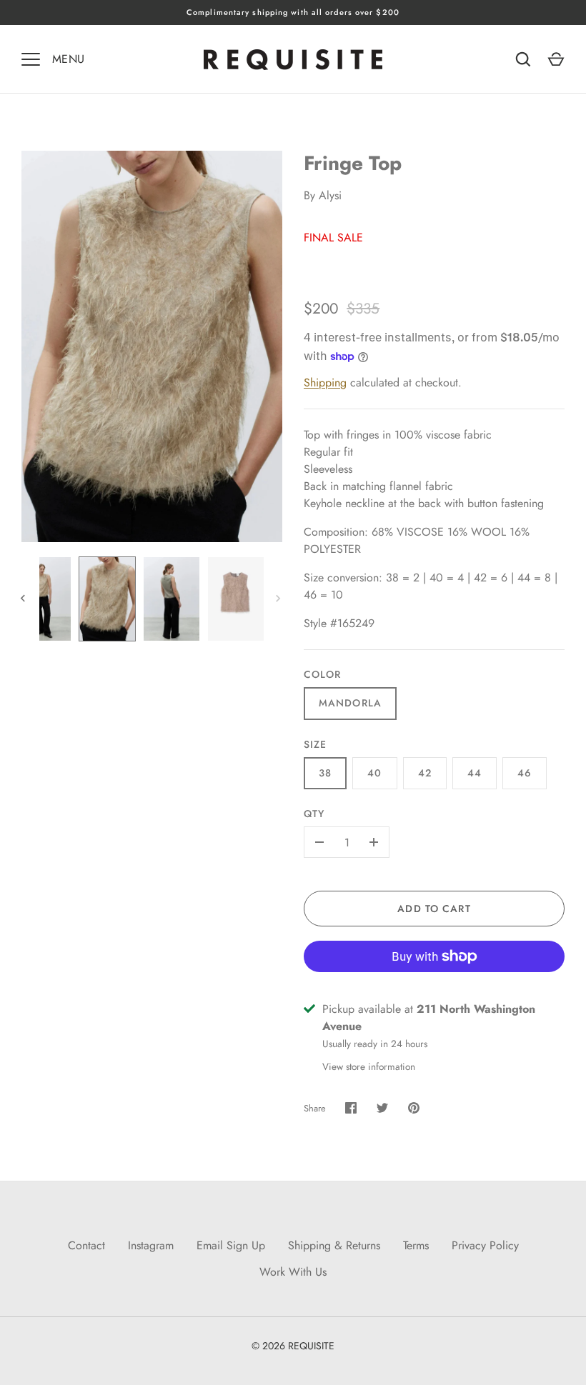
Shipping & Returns (334, 1245)
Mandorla (350, 703)
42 (425, 773)
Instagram (151, 1245)
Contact (86, 1245)
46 (524, 773)
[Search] (523, 59)
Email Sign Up (231, 1245)
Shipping (325, 382)
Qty (314, 813)
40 (374, 773)
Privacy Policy (485, 1245)
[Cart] (556, 59)
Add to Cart (433, 908)
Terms (416, 1245)
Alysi (330, 195)
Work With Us (293, 1272)
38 (325, 773)
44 (474, 773)
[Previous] (24, 598)
